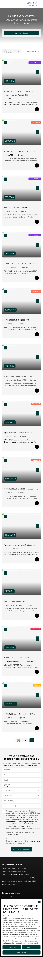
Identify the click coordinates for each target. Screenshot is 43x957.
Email (6, 780)
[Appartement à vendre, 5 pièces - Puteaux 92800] (37, 559)
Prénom (7, 770)
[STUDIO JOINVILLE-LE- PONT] (37, 616)
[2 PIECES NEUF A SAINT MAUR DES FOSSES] (37, 109)
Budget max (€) (9, 801)
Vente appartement (9, 884)
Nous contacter (7, 897)
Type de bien (8, 790)
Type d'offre (7, 784)
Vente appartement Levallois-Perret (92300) (18, 878)
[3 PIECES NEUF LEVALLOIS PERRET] (37, 672)
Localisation (8, 795)
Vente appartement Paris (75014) (14, 872)
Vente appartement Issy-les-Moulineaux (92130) (19, 881)
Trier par (6, 50)
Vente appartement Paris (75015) (14, 868)
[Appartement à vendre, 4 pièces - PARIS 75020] (37, 447)
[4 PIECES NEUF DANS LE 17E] (37, 334)
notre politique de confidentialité (26, 943)
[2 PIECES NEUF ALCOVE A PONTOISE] (37, 278)
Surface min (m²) (10, 806)
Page (18, 739)
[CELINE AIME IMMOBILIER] (34, 4)
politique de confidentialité (15, 843)
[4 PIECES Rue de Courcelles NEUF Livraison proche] (37, 728)
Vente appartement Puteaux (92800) (15, 875)
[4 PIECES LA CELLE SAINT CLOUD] (37, 390)
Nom (5, 775)
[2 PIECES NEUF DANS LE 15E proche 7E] (37, 165)
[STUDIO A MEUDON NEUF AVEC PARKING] (37, 222)
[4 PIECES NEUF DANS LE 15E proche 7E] (37, 503)
